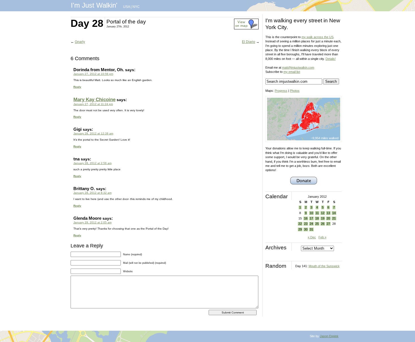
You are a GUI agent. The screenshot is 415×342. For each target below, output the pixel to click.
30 (305, 229)
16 (305, 218)
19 (322, 218)
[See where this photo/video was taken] (246, 28)
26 (322, 223)
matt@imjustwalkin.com (298, 67)
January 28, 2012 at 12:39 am (93, 133)
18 (317, 218)
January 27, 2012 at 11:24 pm (93, 104)
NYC (136, 7)
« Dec (312, 237)
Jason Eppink (329, 336)
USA (126, 7)
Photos (295, 90)
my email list (291, 71)
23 (305, 223)
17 (311, 218)
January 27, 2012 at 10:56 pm (93, 73)
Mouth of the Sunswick (324, 266)
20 (328, 218)
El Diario (248, 42)
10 (311, 213)
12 (322, 213)
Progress (281, 90)
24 (311, 223)
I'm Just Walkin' (94, 5)
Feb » (322, 237)
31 (311, 229)
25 (317, 223)
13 (328, 213)
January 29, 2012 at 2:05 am (92, 222)
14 (334, 213)
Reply (77, 86)
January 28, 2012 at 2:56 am (92, 163)
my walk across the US (317, 37)
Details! (331, 58)
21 (334, 218)
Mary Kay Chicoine (94, 99)
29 (300, 229)
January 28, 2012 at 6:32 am (92, 192)
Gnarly (80, 42)
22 (300, 223)
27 (328, 223)
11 (317, 213)
